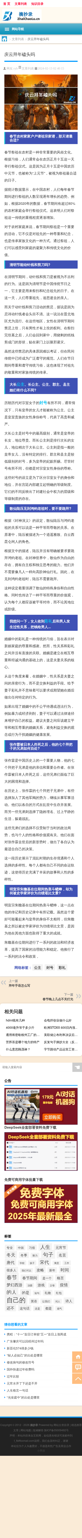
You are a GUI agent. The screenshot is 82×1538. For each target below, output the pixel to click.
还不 (10, 1308)
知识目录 (37, 3)
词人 (57, 1301)
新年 (52, 1270)
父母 (52, 1285)
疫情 (64, 1284)
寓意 (56, 1263)
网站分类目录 (61, 1425)
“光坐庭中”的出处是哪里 (23, 1397)
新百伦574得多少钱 (20, 1348)
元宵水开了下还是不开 (22, 1383)
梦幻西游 (14, 1284)
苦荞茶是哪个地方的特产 (23, 1042)
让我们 (46, 1301)
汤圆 (30, 1285)
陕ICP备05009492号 (56, 1430)
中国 (21, 1248)
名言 (62, 1255)
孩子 (32, 1263)
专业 (10, 1247)
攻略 (40, 1269)
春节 (12, 1277)
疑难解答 (38, 1430)
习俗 (32, 1247)
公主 (20, 384)
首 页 (6, 3)
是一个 (47, 1278)
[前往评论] (77, 1367)
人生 (45, 1246)
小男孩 (41, 1450)
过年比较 (13, 1376)
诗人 (68, 1300)
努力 (35, 1255)
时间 (65, 1269)
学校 (22, 1263)
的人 (12, 1292)
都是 (48, 1308)
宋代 (44, 1262)
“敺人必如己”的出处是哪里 (25, 1355)
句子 (48, 1254)
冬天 (11, 1254)
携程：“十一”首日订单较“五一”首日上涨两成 (36, 1334)
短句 (37, 1293)
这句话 (25, 1308)
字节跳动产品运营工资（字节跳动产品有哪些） (62, 1049)
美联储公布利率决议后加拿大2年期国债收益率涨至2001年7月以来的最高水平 (62, 1034)
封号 (43, 402)
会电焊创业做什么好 (58, 1020)
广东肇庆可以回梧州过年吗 (25, 1341)
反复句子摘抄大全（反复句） (62, 1042)
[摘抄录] (41, 15)
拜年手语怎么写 (19, 985)
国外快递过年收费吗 (20, 1369)
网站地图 (26, 1430)
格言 (60, 1277)
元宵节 (61, 1247)
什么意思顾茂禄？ (18, 1049)
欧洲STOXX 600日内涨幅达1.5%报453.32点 (62, 1027)
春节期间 (29, 1277)
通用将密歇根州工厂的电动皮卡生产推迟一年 (24, 1034)
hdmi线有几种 (15, 1020)
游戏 (41, 1284)
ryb (16, 68)
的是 (25, 1292)
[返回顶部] (77, 1378)
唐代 (10, 1262)
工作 (66, 1263)
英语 (34, 1301)
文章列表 (21, 3)
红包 (59, 1293)
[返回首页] (77, 1356)
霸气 (59, 1308)
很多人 (11, 1269)
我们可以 (26, 1270)
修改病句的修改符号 (20, 1362)
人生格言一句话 (17, 1390)
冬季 (24, 1255)
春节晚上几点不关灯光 (58, 999)
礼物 (48, 1292)
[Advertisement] (41, 1497)
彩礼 (48, 621)
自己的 (16, 1299)
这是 (37, 1308)
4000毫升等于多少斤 (20, 1027)
